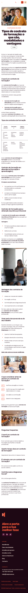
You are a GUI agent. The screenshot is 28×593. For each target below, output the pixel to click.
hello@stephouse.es (8, 574)
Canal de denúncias (19, 584)
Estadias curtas (6, 553)
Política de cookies (6, 581)
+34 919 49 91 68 (7, 571)
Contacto (5, 561)
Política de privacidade (6, 584)
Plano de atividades (7, 547)
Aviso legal (15, 581)
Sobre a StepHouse (7, 556)
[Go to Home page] (3, 514)
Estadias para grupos (8, 550)
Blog (3, 558)
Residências (5, 544)
